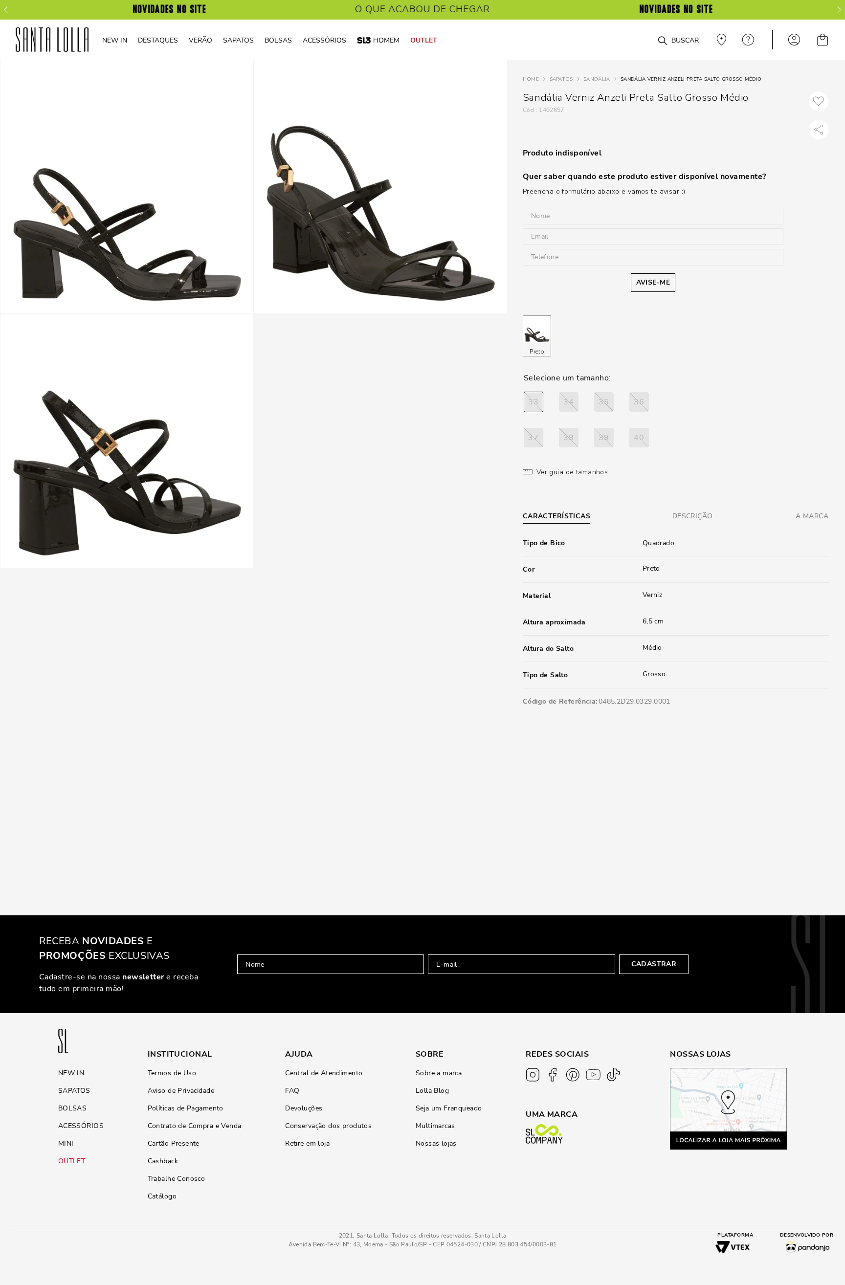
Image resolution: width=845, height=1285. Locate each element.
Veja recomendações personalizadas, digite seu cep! (720, 39)
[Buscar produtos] (662, 41)
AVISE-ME (653, 282)
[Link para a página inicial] (531, 79)
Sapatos (561, 79)
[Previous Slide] (6, 10)
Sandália (596, 79)
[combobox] (639, 40)
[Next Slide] (839, 10)
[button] (533, 402)
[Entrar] (794, 39)
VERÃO (200, 40)
